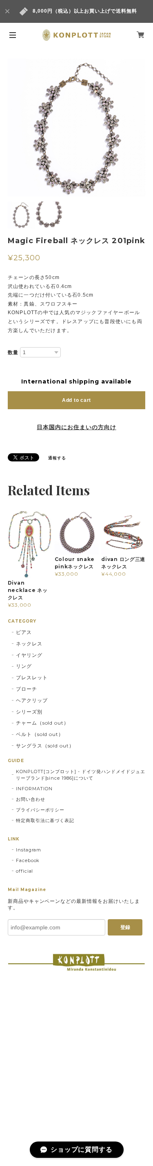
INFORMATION (34, 788)
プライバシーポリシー (40, 810)
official (24, 871)
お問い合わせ (30, 799)
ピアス (24, 632)
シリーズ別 (29, 712)
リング (24, 666)
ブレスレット (32, 677)
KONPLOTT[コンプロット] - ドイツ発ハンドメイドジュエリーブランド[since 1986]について (80, 775)
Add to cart (76, 400)
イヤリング (29, 655)
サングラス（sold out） (45, 746)
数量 (13, 352)
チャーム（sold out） (42, 723)
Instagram (29, 850)
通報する (57, 458)
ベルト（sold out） (40, 734)
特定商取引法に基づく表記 (45, 820)
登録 (125, 927)
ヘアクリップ (32, 700)
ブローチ (26, 689)
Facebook (28, 860)
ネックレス (29, 644)
